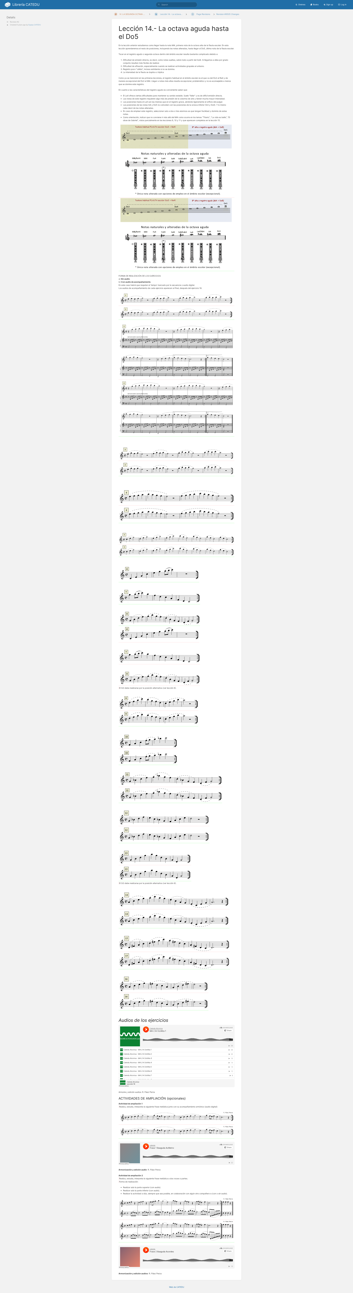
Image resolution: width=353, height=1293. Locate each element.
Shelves (301, 4)
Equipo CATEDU (34, 25)
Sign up (329, 4)
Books (316, 4)
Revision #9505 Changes (227, 14)
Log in (343, 4)
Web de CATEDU (176, 1287)
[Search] (159, 4)
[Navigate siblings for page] (149, 14)
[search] (176, 4)
